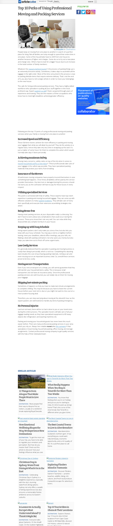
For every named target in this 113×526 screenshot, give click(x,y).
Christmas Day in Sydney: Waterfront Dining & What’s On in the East (31, 466)
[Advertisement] (56, 112)
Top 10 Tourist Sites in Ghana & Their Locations (60, 508)
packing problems (45, 201)
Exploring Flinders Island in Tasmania (57, 466)
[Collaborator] (92, 113)
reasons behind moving (37, 69)
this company (61, 326)
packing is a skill (40, 91)
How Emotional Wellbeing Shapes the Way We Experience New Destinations (31, 429)
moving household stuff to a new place (32, 163)
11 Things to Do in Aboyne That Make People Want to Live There (29, 395)
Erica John (60, 49)
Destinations (70, 49)
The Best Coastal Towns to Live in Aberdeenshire (60, 426)
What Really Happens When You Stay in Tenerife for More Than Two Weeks (60, 389)
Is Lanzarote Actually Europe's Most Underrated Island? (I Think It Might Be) (30, 511)
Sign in (90, 2)
